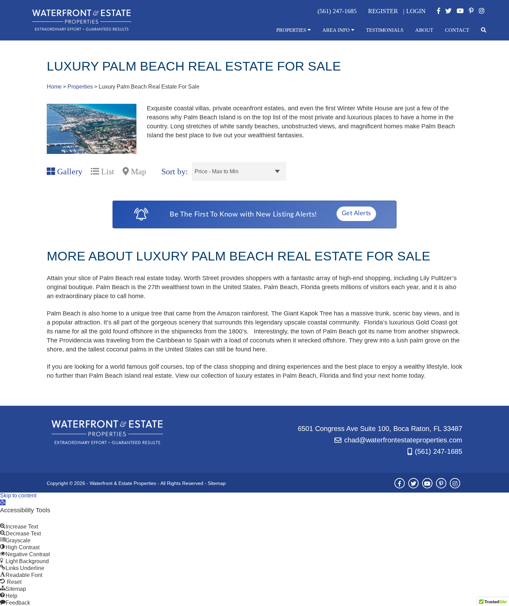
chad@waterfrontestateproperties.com (403, 440)
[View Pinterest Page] (471, 11)
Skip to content (18, 495)
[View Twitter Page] (448, 11)
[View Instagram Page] (481, 11)
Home (54, 87)
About (424, 30)
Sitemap (217, 483)
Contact (457, 30)
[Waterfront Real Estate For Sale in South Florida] (81, 29)
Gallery (68, 171)
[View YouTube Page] (460, 11)
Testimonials (384, 30)
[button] (3, 502)
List (106, 171)
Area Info (336, 30)
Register (383, 11)
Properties (291, 30)
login (416, 11)
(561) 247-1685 (438, 451)
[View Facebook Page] (438, 11)
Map (137, 171)
